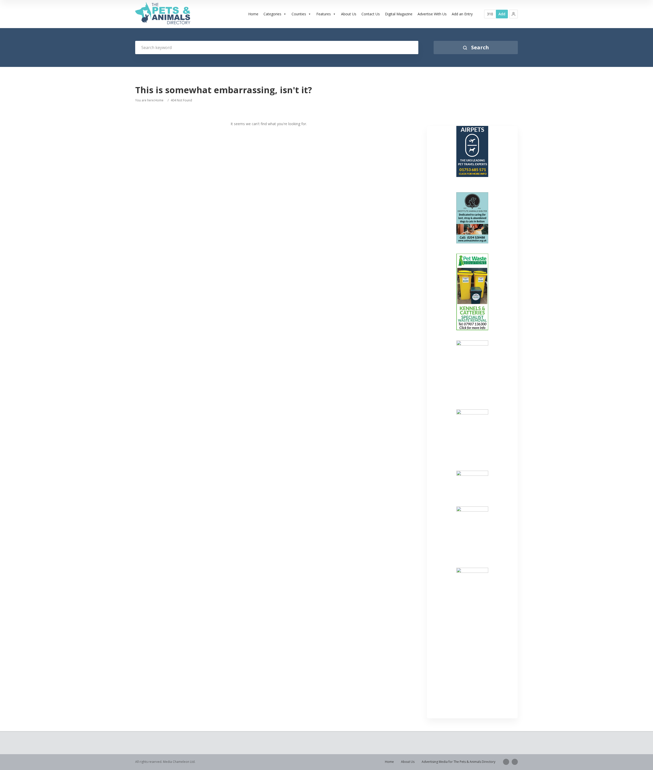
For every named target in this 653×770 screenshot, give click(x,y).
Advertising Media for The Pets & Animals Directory (458, 762)
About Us (348, 13)
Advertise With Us (432, 13)
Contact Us (370, 13)
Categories (272, 13)
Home (253, 13)
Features (323, 13)
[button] (513, 14)
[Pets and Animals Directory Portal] (162, 13)
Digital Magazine (398, 13)
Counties (299, 13)
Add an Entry (462, 13)
